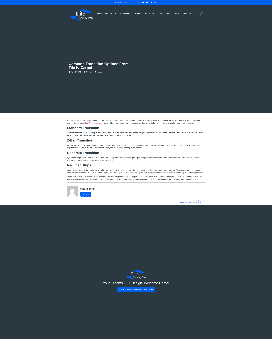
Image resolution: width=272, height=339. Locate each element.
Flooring (108, 13)
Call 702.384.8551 (149, 2)
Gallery (176, 13)
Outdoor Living (164, 13)
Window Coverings (122, 13)
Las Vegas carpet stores (94, 123)
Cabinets (137, 13)
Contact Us (186, 13)
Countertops (149, 13)
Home (99, 13)
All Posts (86, 194)
